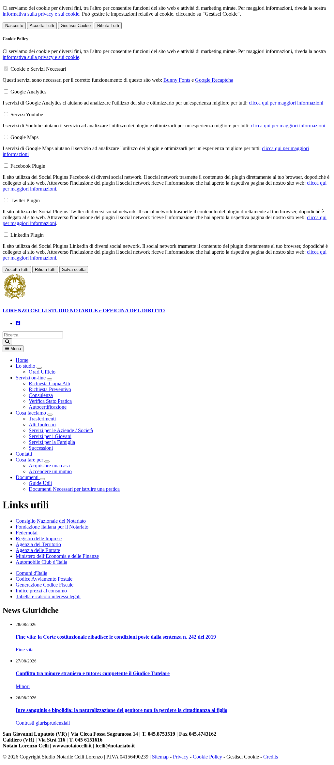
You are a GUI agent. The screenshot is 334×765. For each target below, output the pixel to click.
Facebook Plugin (27, 166)
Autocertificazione (48, 407)
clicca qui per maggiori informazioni (286, 103)
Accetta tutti (16, 269)
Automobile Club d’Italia (41, 562)
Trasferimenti (42, 418)
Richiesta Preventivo (50, 389)
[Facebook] (18, 323)
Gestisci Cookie (76, 25)
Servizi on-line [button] (31, 377)
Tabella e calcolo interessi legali (48, 596)
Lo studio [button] (26, 366)
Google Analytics (28, 91)
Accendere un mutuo (50, 471)
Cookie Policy (207, 756)
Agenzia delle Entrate (38, 550)
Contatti (24, 454)
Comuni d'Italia (31, 573)
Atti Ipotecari (42, 424)
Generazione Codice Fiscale (44, 585)
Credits (270, 756)
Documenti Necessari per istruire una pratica (74, 489)
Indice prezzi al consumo (41, 590)
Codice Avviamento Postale (44, 579)
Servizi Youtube (26, 114)
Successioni (41, 448)
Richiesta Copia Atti (49, 383)
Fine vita (25, 649)
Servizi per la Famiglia (52, 442)
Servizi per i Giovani (50, 436)
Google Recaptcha (214, 80)
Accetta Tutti (42, 25)
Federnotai (27, 532)
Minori (23, 686)
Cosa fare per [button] (30, 459)
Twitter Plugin (25, 200)
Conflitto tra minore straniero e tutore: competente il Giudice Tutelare (93, 673)
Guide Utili (40, 483)
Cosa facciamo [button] (31, 413)
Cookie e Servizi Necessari (38, 69)
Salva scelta (73, 269)
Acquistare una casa (49, 465)
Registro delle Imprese (39, 538)
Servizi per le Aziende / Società (61, 430)
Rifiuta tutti (45, 269)
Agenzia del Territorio (38, 544)
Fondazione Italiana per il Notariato (52, 527)
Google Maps (24, 137)
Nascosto (14, 25)
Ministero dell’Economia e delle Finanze (57, 556)
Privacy (181, 756)
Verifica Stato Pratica (50, 401)
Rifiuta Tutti (108, 25)
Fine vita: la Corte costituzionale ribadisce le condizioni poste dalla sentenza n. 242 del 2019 (116, 637)
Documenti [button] (28, 477)
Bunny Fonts (176, 80)
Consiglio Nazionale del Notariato (51, 521)
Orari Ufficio (42, 372)
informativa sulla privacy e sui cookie (41, 14)
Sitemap (160, 756)
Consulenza (41, 395)
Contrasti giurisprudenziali (43, 723)
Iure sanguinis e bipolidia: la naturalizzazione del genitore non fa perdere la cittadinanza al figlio (121, 710)
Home (22, 360)
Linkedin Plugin (27, 235)
